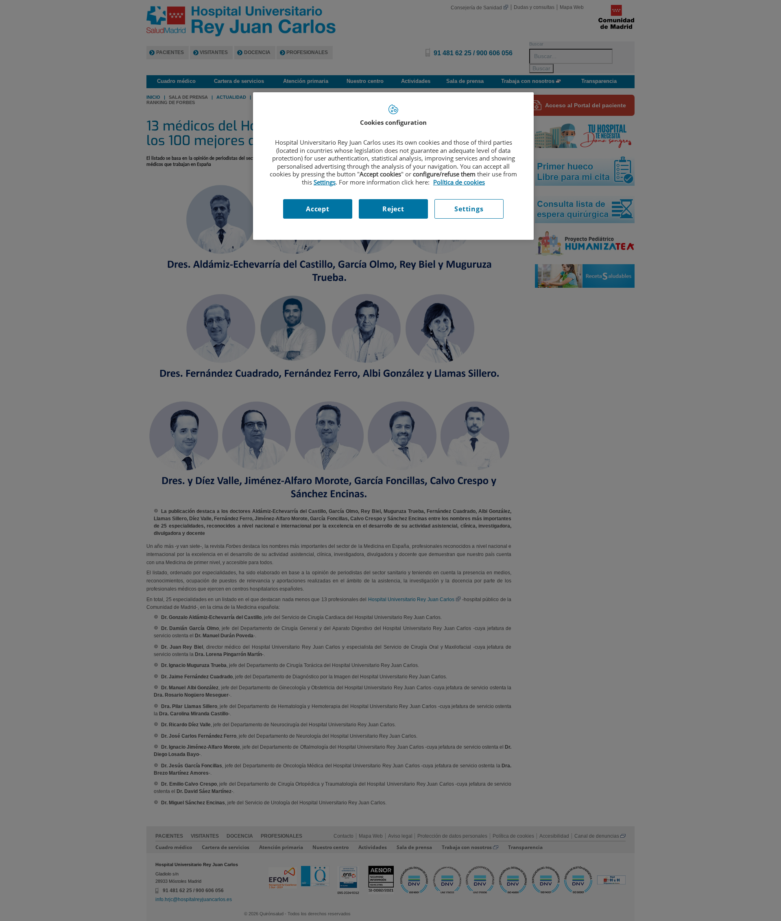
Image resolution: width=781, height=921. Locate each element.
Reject (393, 208)
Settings (468, 208)
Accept (317, 208)
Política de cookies (459, 182)
